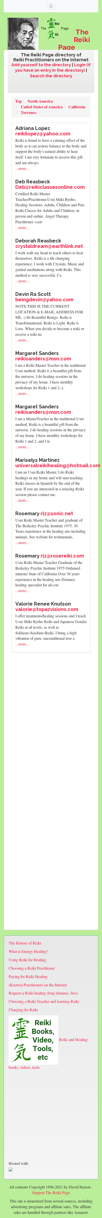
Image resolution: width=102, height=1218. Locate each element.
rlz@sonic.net (57, 513)
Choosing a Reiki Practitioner (32, 968)
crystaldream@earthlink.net (49, 246)
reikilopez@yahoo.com (42, 134)
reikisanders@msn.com (43, 359)
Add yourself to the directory (41, 65)
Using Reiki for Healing (27, 959)
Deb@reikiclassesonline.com (50, 187)
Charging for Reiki (23, 1009)
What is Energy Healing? (28, 951)
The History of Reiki (25, 943)
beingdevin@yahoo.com (44, 300)
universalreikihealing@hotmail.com (57, 465)
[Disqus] (51, 724)
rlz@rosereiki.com (62, 556)
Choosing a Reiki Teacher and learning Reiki (44, 1001)
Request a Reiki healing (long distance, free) (43, 992)
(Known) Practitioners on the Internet (38, 984)
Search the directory (51, 76)
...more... (22, 168)
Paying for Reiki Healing (28, 976)
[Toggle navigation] (51, 6)
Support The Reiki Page (51, 1192)
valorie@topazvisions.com (46, 609)
